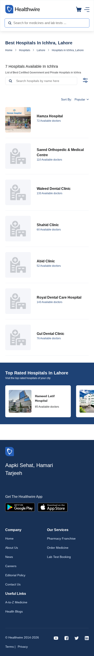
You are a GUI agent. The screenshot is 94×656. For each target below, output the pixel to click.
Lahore (41, 50)
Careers (10, 566)
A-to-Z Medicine (16, 602)
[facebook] (66, 638)
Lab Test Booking (59, 557)
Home (8, 50)
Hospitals (24, 50)
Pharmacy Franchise (61, 538)
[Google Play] (20, 507)
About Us (11, 547)
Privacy (23, 646)
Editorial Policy (15, 575)
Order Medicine (57, 547)
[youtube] (56, 638)
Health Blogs (14, 611)
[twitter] (77, 638)
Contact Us (13, 584)
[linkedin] (87, 638)
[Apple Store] (53, 507)
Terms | (10, 646)
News (9, 557)
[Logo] (9, 451)
